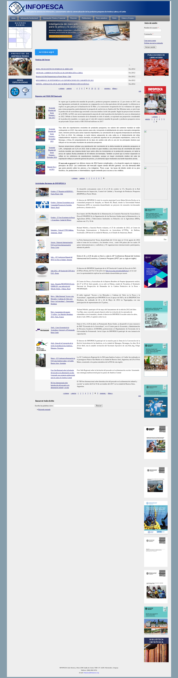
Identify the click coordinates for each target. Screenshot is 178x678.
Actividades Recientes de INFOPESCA (50, 183)
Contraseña (148, 34)
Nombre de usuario (151, 28)
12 (98, 88)
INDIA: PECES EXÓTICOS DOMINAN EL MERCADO (54, 69)
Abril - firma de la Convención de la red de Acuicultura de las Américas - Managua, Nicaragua (62, 345)
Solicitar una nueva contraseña (153, 43)
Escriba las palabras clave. (44, 406)
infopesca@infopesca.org (91, 672)
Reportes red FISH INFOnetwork (48, 96)
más (140, 91)
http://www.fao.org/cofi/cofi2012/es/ (117, 271)
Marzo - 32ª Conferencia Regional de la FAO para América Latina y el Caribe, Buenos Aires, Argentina (63, 360)
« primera (61, 88)
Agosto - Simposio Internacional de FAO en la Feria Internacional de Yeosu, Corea (62, 245)
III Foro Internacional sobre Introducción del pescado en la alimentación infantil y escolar (60, 385)
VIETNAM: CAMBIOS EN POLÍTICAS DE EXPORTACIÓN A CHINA (59, 73)
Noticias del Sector (42, 60)
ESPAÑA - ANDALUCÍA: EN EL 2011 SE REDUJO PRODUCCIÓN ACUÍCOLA (62, 84)
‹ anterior (69, 88)
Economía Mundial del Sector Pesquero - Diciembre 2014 (52, 152)
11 (95, 88)
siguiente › (107, 88)
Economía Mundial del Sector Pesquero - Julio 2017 (52, 113)
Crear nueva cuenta (150, 41)
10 (92, 88)
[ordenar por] (129, 65)
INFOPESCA (44, 6)
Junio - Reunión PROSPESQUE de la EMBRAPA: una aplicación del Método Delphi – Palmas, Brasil (62, 286)
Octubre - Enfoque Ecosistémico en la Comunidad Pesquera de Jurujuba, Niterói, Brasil (62, 205)
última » (114, 88)
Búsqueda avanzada (44, 409)
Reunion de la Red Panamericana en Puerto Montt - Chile (53, 77)
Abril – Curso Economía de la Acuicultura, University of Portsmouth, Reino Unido (63, 330)
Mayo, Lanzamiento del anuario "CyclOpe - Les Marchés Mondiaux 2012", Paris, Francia (62, 314)
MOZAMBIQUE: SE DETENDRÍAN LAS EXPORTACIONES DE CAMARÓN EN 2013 (65, 80)
